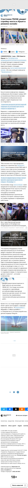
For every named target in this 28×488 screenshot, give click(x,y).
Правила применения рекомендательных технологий (12, 446)
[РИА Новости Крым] (6, 15)
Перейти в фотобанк (20, 44)
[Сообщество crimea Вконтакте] (10, 409)
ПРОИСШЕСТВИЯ (19, 421)
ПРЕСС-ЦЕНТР (12, 426)
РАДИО (20, 426)
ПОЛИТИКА (4, 421)
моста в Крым (18, 185)
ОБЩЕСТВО (11, 421)
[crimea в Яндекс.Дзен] (16, 409)
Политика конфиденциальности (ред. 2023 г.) (13, 444)
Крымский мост (6, 72)
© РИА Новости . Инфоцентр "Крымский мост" (9, 144)
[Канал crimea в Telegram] (4, 409)
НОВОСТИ (4, 426)
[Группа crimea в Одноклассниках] (22, 409)
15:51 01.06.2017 (4, 26)
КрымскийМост (19, 308)
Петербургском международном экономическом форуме (13, 59)
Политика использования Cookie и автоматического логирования (10, 441)
